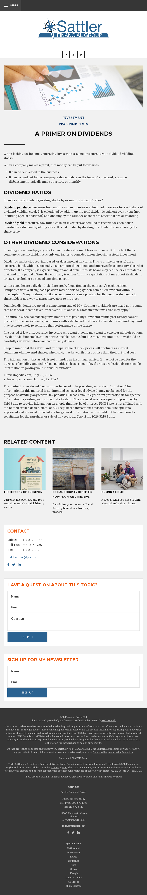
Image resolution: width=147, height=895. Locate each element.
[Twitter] (73, 832)
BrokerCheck (108, 720)
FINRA (55, 767)
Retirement (73, 848)
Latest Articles (73, 877)
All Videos (73, 882)
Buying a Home (112, 492)
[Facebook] (68, 832)
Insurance (73, 861)
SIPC (64, 767)
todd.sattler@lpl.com (21, 557)
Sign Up (27, 692)
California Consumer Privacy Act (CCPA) (118, 749)
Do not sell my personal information (113, 752)
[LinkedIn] (78, 832)
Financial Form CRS (76, 717)
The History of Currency (23, 492)
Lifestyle (73, 873)
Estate (73, 857)
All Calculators (73, 886)
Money (73, 869)
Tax (74, 865)
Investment (73, 852)
